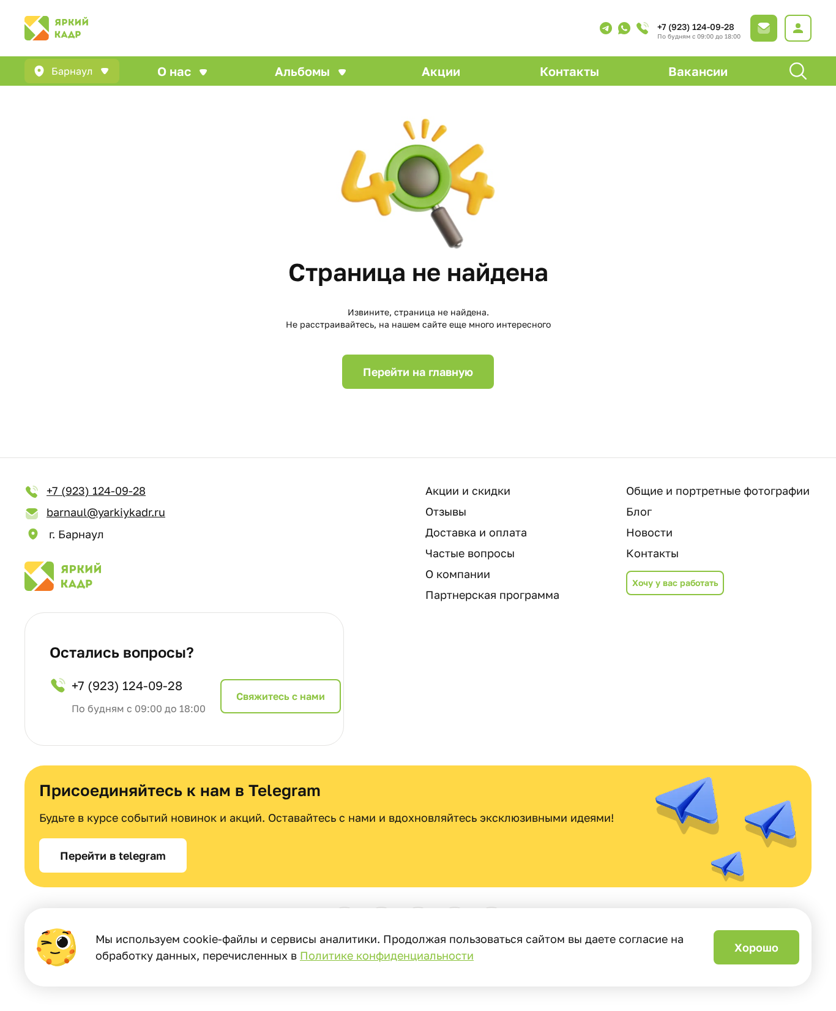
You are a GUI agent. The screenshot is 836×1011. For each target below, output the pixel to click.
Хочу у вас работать (675, 582)
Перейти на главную (418, 371)
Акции (441, 71)
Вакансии (698, 71)
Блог (639, 511)
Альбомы (302, 71)
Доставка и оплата (476, 532)
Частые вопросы (470, 553)
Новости (649, 532)
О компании (457, 574)
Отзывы (445, 511)
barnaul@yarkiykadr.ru (106, 512)
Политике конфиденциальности (387, 955)
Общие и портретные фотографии (718, 490)
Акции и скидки (467, 490)
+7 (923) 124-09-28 (695, 26)
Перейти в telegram (113, 855)
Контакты (569, 71)
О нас (174, 71)
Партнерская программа (492, 594)
